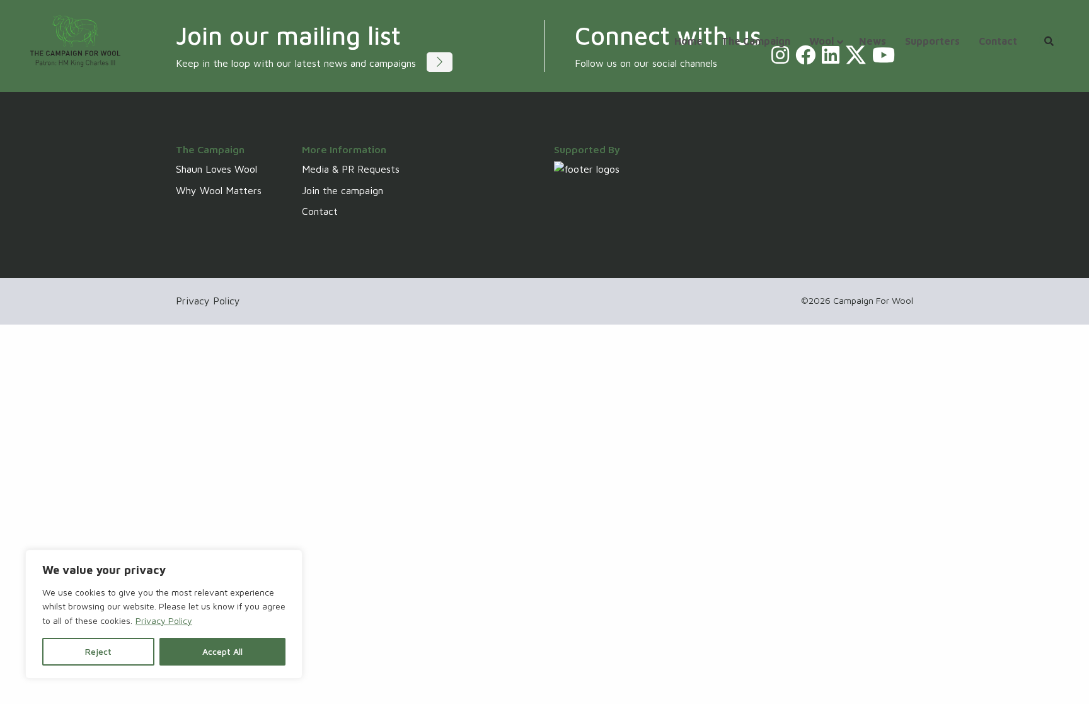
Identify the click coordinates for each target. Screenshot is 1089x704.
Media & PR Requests (351, 169)
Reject (98, 651)
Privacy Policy (163, 620)
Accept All (222, 651)
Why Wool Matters (219, 190)
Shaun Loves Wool (216, 169)
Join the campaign (342, 190)
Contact (320, 211)
